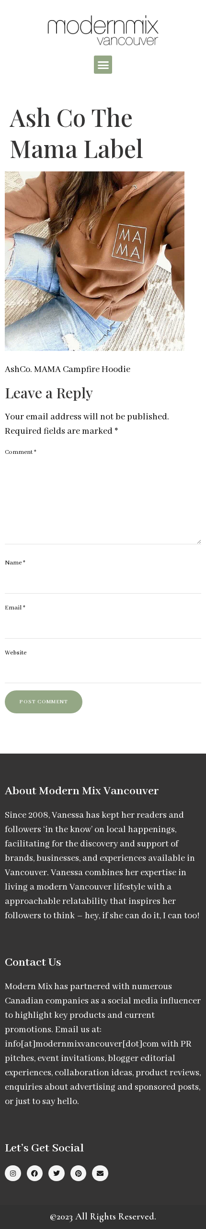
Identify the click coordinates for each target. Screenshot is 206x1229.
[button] (103, 65)
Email (15, 608)
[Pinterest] (78, 1173)
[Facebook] (35, 1173)
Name (15, 563)
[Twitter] (56, 1173)
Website (15, 653)
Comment (20, 452)
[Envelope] (100, 1173)
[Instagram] (13, 1173)
